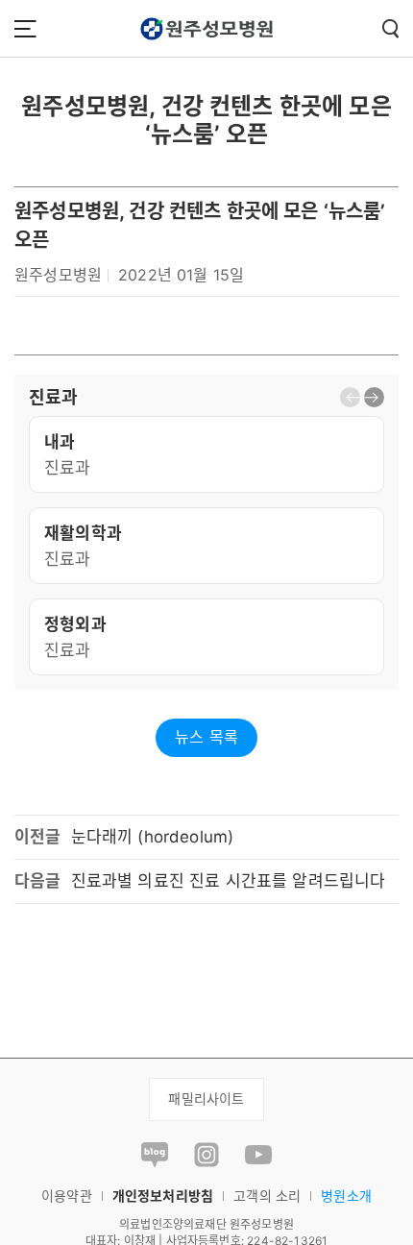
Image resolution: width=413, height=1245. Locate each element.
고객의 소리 (267, 1195)
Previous (350, 397)
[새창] (154, 1153)
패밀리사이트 (206, 1098)
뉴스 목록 (206, 736)
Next (374, 397)
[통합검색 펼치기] (390, 28)
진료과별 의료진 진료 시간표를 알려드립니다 (228, 881)
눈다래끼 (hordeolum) (152, 836)
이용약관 (66, 1195)
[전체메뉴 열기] (25, 28)
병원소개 (346, 1195)
